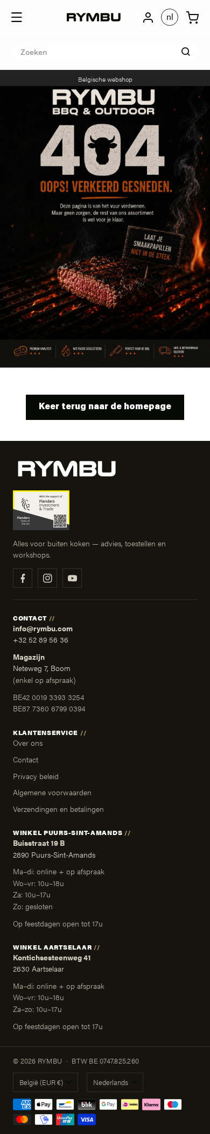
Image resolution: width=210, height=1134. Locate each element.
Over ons (28, 742)
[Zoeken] (185, 52)
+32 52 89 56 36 (40, 639)
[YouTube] (72, 578)
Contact (25, 759)
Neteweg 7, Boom (42, 668)
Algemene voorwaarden (52, 792)
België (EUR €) (41, 1082)
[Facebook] (22, 578)
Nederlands (110, 1082)
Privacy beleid (36, 776)
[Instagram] (47, 578)
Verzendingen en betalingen (58, 808)
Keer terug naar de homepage (105, 407)
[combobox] (105, 52)
